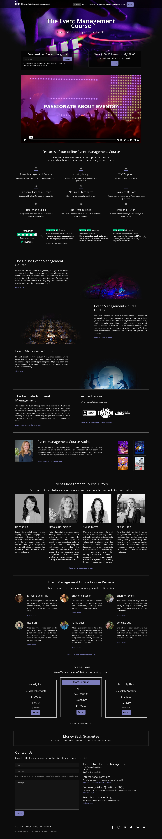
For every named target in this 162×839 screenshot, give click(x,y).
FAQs (21, 827)
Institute (92, 4)
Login (123, 4)
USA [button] (77, 4)
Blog (16, 827)
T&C (40, 827)
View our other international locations (97, 782)
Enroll (130, 4)
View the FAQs (88, 793)
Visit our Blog (88, 803)
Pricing (108, 4)
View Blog (19, 371)
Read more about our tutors (81, 568)
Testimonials (100, 4)
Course (85, 4)
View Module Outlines (103, 337)
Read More (19, 287)
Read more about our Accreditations (96, 423)
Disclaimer (47, 827)
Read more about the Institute (28, 425)
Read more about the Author (50, 461)
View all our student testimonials (81, 655)
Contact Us (116, 4)
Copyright (28, 827)
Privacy (35, 827)
